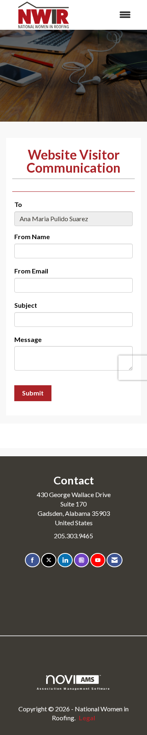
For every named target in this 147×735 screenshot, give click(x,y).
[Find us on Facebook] (32, 560)
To (18, 204)
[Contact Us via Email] (114, 560)
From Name (32, 236)
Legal (87, 718)
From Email (31, 271)
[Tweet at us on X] (48, 560)
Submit (33, 393)
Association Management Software (74, 688)
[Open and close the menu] (110, 15)
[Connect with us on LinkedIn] (65, 560)
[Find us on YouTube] (97, 560)
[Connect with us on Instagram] (81, 560)
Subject (25, 305)
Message (28, 339)
